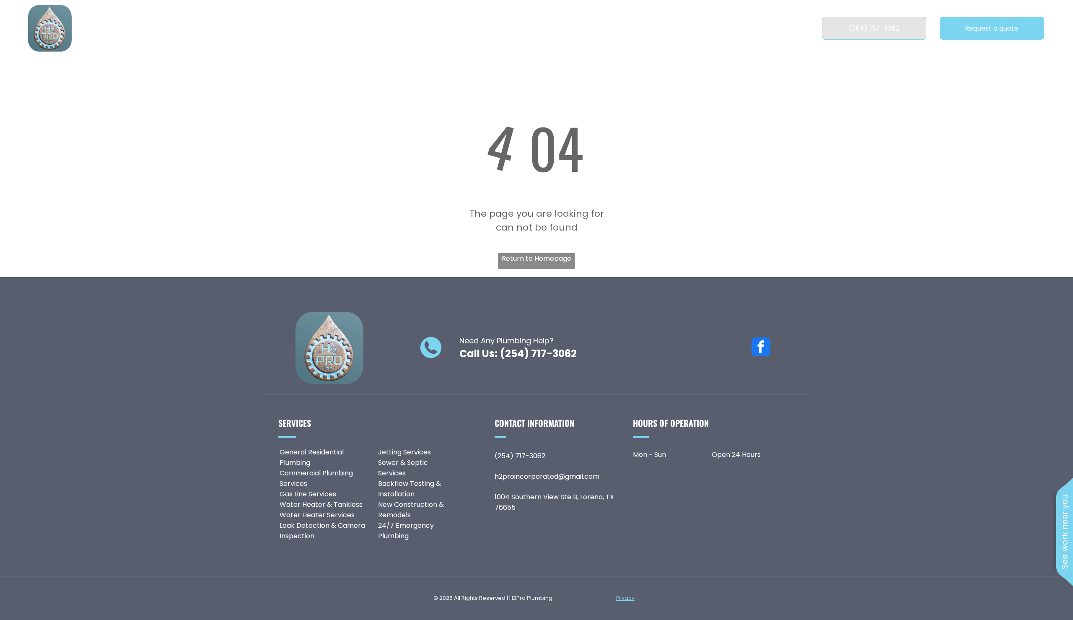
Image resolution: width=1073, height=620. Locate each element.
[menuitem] (358, 28)
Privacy (625, 598)
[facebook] (761, 347)
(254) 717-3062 (538, 354)
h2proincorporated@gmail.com (547, 476)
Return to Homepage (536, 258)
